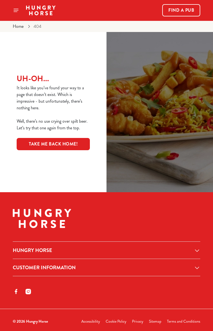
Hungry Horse (32, 250)
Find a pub (181, 10)
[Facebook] (16, 291)
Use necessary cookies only (105, 223)
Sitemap (155, 321)
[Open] (16, 10)
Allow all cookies (173, 223)
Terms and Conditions (183, 321)
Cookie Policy (116, 321)
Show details (183, 205)
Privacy (137, 321)
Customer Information (44, 267)
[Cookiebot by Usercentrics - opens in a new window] (182, 103)
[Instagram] (28, 291)
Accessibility (90, 321)
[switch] (80, 185)
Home (18, 26)
